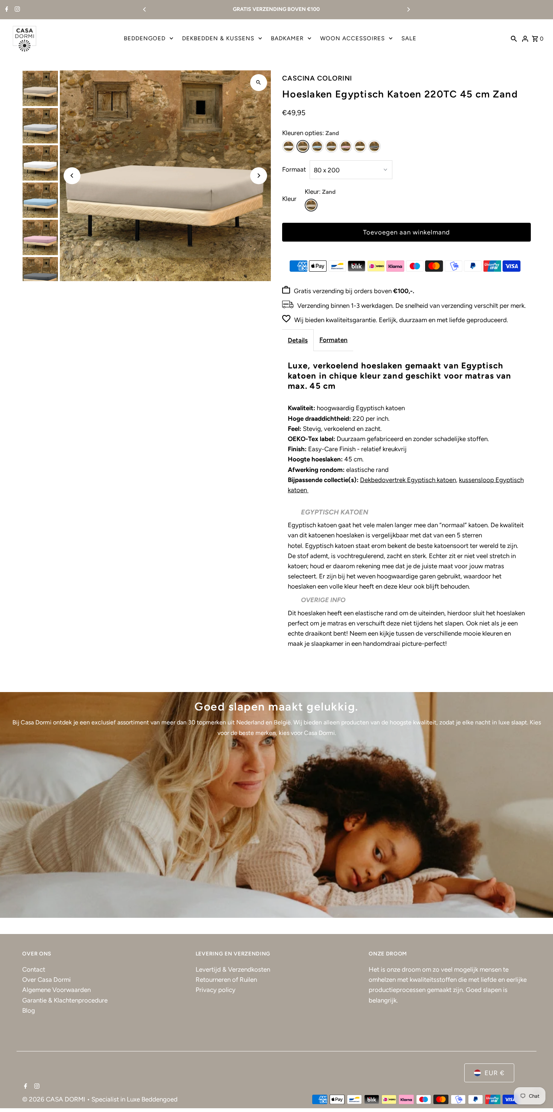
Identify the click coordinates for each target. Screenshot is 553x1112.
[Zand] (302, 146)
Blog (28, 1010)
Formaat (294, 169)
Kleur (289, 198)
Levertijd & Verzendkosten (233, 969)
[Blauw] (317, 146)
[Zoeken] (514, 38)
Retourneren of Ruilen (226, 979)
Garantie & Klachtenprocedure (65, 1000)
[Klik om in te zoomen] (258, 82)
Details (298, 340)
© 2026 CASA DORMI (54, 1099)
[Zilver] (331, 146)
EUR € (494, 1073)
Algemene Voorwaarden (56, 989)
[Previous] (144, 9)
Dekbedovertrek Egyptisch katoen (408, 480)
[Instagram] (16, 9)
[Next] (408, 9)
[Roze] (345, 146)
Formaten (333, 340)
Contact (33, 969)
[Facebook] (5, 9)
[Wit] (288, 146)
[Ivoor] (360, 146)
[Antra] (374, 146)
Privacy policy (215, 989)
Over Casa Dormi (46, 979)
